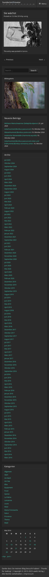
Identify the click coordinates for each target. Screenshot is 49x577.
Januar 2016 (8, 393)
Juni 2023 (7, 198)
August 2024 (9, 169)
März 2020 (8, 275)
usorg (26, 16)
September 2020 (10, 259)
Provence (7, 516)
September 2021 (10, 240)
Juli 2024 (7, 173)
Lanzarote (8, 500)
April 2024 (8, 179)
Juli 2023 (7, 195)
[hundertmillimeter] (19, 4)
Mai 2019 (7, 304)
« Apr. (4, 556)
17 (30, 544)
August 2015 (9, 409)
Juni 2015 (7, 416)
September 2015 (10, 406)
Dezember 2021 (10, 237)
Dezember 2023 (10, 185)
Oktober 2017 (9, 333)
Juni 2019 (7, 301)
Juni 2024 (7, 176)
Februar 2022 (9, 230)
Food (6, 491)
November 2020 (10, 256)
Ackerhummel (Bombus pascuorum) (17, 129)
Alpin (6, 475)
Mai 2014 (7, 451)
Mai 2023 (7, 201)
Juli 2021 (7, 243)
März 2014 (8, 457)
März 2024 (8, 182)
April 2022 (8, 224)
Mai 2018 (7, 320)
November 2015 (10, 400)
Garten (24, 51)
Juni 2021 (7, 246)
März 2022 (8, 227)
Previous (8, 59)
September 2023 (10, 189)
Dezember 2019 (10, 281)
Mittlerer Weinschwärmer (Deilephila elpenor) (21, 123)
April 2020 (8, 272)
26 (7, 552)
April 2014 (8, 454)
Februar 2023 (9, 208)
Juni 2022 (7, 217)
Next (42, 59)
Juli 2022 (7, 214)
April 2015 (8, 422)
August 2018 (9, 310)
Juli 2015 (7, 413)
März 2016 (8, 387)
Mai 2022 (7, 221)
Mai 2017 (7, 349)
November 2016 (10, 365)
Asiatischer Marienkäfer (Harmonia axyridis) (20, 135)
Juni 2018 (7, 317)
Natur (6, 513)
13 (11, 544)
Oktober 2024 (9, 163)
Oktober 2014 (9, 441)
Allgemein (8, 471)
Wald (6, 523)
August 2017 (9, 339)
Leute (6, 503)
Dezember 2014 (10, 435)
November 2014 (10, 438)
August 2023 (9, 192)
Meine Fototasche (11, 510)
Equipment (8, 487)
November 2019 (10, 285)
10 (30, 541)
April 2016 (8, 384)
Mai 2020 (7, 269)
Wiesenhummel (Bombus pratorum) (17, 132)
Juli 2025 (7, 160)
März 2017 (8, 355)
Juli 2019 (7, 297)
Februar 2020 (9, 278)
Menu (44, 4)
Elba (6, 484)
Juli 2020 (7, 262)
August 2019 (9, 294)
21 (16, 548)
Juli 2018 (7, 313)
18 (35, 544)
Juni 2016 (7, 377)
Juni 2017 (7, 345)
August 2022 (9, 211)
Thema (7, 519)
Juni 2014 (7, 448)
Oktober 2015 (9, 403)
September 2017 (10, 336)
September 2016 (10, 371)
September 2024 (10, 166)
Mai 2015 (7, 419)
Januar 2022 (8, 233)
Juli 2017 (7, 342)
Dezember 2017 (10, 329)
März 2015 (8, 425)
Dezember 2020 (10, 253)
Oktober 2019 (9, 288)
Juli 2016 (7, 374)
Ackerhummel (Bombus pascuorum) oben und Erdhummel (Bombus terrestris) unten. (21, 142)
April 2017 (8, 352)
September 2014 (10, 445)
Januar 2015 (8, 432)
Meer (6, 507)
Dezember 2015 (10, 397)
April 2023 (8, 205)
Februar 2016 (9, 390)
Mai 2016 (7, 381)
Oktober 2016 (9, 368)
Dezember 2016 (10, 361)
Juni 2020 (7, 265)
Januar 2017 (8, 358)
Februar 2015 (9, 429)
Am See (7, 481)
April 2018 (8, 323)
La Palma (7, 497)
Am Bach (7, 478)
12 (7, 544)
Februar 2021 (9, 249)
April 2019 (8, 307)
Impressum (29, 574)
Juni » (9, 556)
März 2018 (8, 326)
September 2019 (10, 291)
